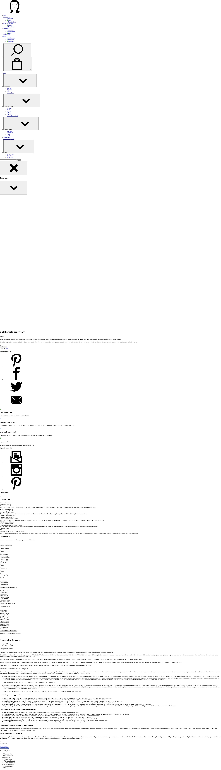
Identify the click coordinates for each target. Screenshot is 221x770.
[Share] (4, 743)
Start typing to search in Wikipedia (25, 540)
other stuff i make (8, 106)
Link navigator (4, 627)
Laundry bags (12, 22)
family (8, 136)
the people (11, 39)
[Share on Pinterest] (16, 366)
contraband (10, 132)
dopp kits (9, 89)
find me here (6, 34)
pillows (10, 25)
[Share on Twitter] (16, 392)
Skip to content (4, 746)
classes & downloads (12, 116)
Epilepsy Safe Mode (5, 503)
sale (4, 15)
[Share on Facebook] (16, 379)
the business (11, 38)
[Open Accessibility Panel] (0, 741)
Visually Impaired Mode (7, 509)
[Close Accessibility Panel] (0, 496)
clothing (9, 108)
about (4, 36)
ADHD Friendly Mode (6, 522)
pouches (10, 18)
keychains (9, 114)
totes (9, 20)
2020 (8, 134)
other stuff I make (8, 23)
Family (10, 33)
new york (10, 30)
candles (9, 111)
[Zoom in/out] (0, 743)
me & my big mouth (8, 139)
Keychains (11, 27)
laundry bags (10, 93)
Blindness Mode (4, 528)
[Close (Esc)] (6, 743)
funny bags (6, 17)
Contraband (11, 31)
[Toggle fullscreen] (2, 743)
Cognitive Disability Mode (7, 515)
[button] (0, 550)
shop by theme (7, 28)
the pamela (11, 41)
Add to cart (3, 347)
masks (8, 109)
